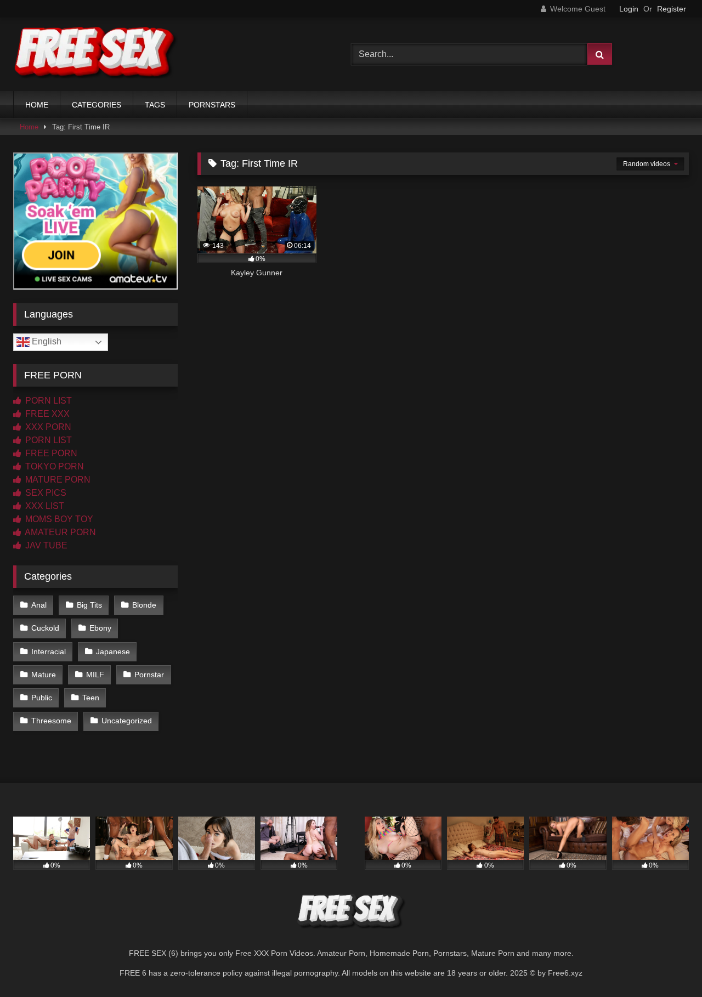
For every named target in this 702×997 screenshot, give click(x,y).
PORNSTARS (212, 104)
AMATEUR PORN (59, 532)
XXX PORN (47, 427)
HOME (36, 104)
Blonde (144, 605)
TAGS (155, 104)
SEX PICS (44, 492)
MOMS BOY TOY (58, 519)
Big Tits (89, 605)
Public (41, 697)
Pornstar (149, 674)
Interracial (48, 651)
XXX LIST (43, 506)
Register (671, 8)
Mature (43, 674)
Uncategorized (126, 720)
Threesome (51, 720)
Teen (90, 697)
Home (29, 127)
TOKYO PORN (53, 466)
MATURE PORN (56, 479)
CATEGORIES (96, 104)
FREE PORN (50, 453)
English (45, 341)
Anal (39, 605)
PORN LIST (47, 400)
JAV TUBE (45, 545)
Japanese (113, 651)
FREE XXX (46, 413)
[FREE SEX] (95, 54)
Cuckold (45, 628)
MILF (95, 674)
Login (628, 8)
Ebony (100, 628)
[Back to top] (668, 964)
